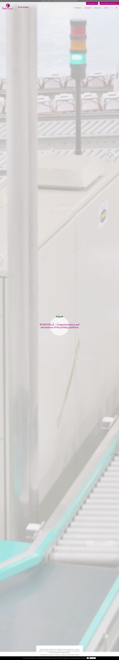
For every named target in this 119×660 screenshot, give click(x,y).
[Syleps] (15, 6)
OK (87, 658)
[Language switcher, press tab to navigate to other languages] (116, 7)
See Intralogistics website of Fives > (109, 3)
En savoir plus (92, 658)
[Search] (112, 7)
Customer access (91, 3)
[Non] (117, 658)
